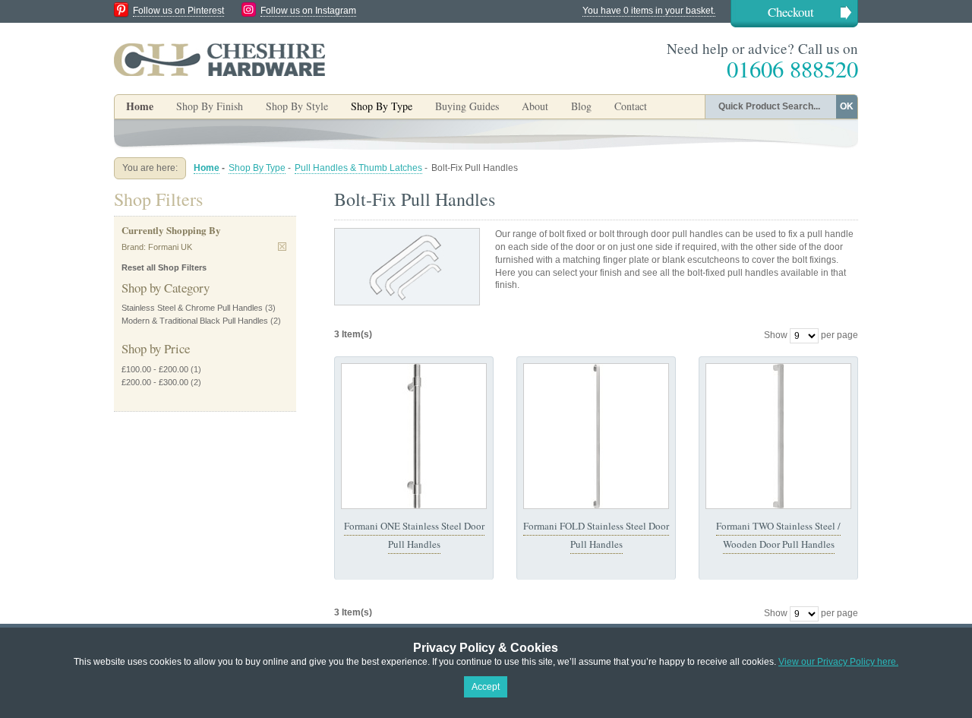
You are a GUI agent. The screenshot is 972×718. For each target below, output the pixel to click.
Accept (486, 687)
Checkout (791, 12)
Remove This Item (282, 246)
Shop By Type (257, 168)
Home (139, 106)
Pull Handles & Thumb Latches (358, 168)
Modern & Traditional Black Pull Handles (195, 320)
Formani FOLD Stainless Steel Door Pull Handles (596, 535)
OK (847, 106)
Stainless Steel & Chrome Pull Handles (192, 307)
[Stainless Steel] (778, 436)
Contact (630, 106)
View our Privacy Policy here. (838, 661)
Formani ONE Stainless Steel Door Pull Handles (414, 535)
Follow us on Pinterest (178, 10)
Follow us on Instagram (308, 10)
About (535, 106)
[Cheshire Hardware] (219, 59)
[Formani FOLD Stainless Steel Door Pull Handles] (596, 436)
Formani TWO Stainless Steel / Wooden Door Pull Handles (778, 535)
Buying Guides (467, 106)
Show (775, 335)
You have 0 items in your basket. (648, 10)
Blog (581, 106)
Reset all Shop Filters (164, 267)
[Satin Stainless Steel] (414, 436)
